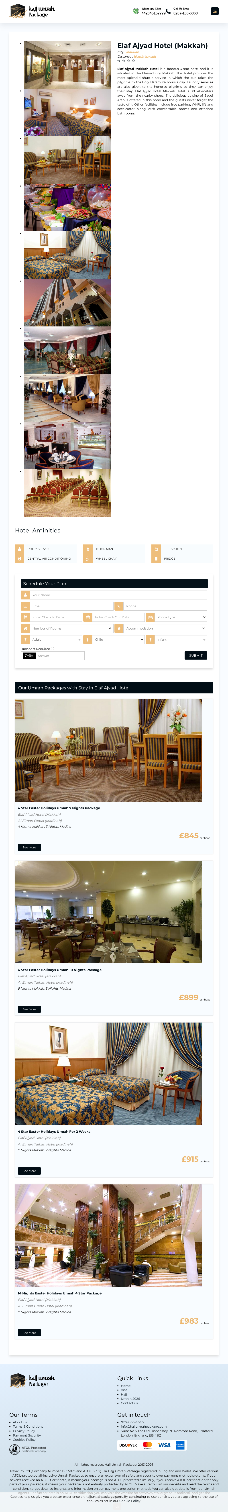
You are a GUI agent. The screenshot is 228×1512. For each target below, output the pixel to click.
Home (125, 1386)
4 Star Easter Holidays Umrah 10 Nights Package (60, 970)
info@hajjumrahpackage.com (144, 1426)
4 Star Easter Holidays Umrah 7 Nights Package (59, 808)
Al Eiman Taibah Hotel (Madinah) (45, 982)
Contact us (129, 1403)
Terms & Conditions (28, 1426)
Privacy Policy (24, 1431)
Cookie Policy (129, 1501)
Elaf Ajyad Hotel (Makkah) (39, 814)
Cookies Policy (24, 1440)
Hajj (124, 1394)
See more (29, 847)
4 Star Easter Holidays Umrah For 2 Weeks (54, 1131)
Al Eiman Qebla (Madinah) (40, 821)
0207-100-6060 (132, 1422)
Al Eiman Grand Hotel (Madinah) (45, 1306)
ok (117, 1506)
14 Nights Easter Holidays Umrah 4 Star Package (60, 1293)
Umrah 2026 (130, 1399)
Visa (124, 1390)
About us (20, 1422)
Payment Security (27, 1435)
